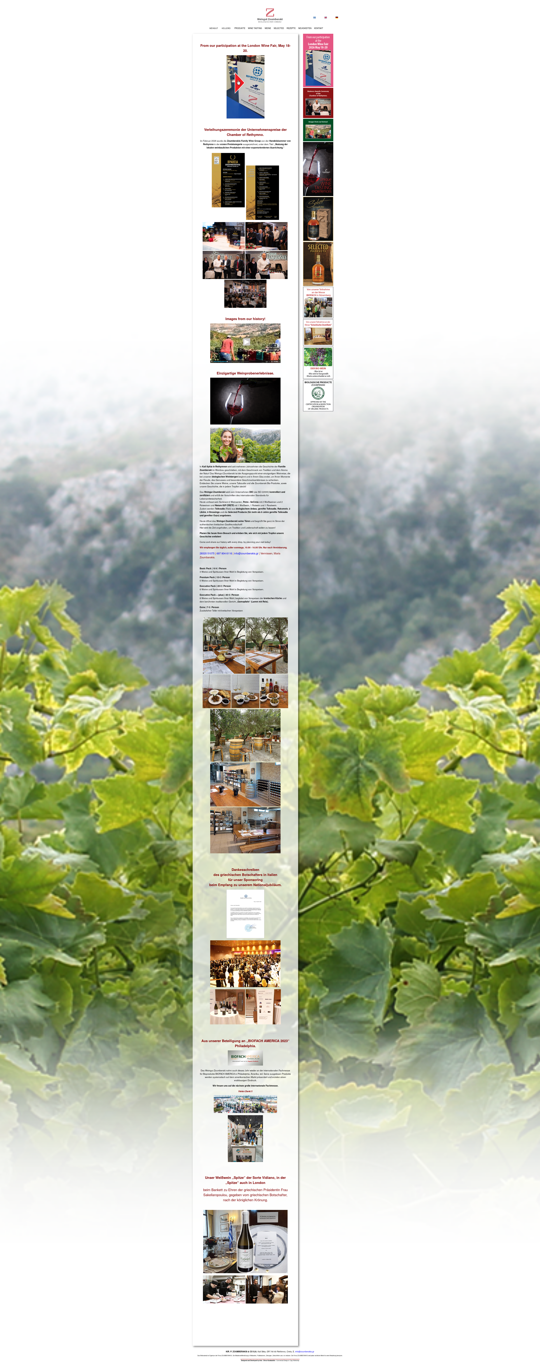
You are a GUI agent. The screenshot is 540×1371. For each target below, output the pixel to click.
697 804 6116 (224, 553)
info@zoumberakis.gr (246, 553)
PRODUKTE (239, 28)
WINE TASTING (255, 28)
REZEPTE (291, 28)
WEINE (268, 28)
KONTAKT (318, 28)
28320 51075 (207, 553)
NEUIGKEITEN (304, 28)
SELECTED (279, 28)
